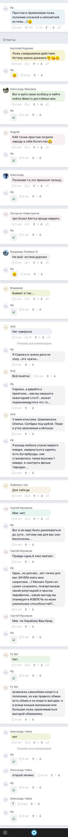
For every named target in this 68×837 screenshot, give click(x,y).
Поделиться (59, 27)
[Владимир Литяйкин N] (6, 253)
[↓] (53, 27)
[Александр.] (6, 176)
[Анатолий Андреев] (6, 49)
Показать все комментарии (34, 343)
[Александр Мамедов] (6, 90)
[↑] (47, 27)
